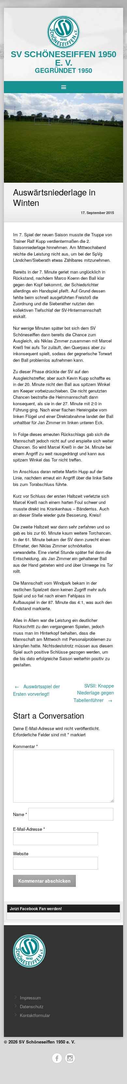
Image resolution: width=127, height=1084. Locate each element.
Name (20, 814)
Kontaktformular (35, 1015)
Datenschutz (32, 1006)
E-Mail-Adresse (29, 829)
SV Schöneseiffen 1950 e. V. (63, 58)
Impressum (30, 997)
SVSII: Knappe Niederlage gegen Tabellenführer (94, 692)
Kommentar (25, 746)
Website (20, 853)
